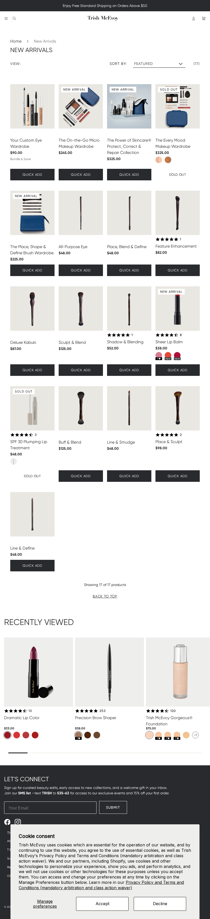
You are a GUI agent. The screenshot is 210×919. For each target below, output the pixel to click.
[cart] (204, 18)
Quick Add (32, 175)
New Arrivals (45, 41)
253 (102, 711)
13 (30, 711)
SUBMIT (113, 807)
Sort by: (118, 64)
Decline (160, 903)
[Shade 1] (149, 735)
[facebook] (7, 822)
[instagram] (18, 822)
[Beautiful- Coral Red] (16, 735)
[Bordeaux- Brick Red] (7, 735)
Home (16, 41)
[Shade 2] (158, 735)
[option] (158, 160)
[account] (194, 18)
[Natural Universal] (78, 735)
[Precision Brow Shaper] (109, 672)
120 (173, 711)
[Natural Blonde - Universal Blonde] (96, 735)
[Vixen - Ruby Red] (26, 735)
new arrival (74, 89)
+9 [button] (195, 735)
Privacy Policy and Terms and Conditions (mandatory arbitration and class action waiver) (101, 885)
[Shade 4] (177, 735)
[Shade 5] (186, 735)
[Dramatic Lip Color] (38, 672)
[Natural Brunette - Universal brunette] (87, 735)
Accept (102, 903)
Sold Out (169, 89)
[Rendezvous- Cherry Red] (35, 735)
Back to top (105, 596)
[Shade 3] (167, 735)
